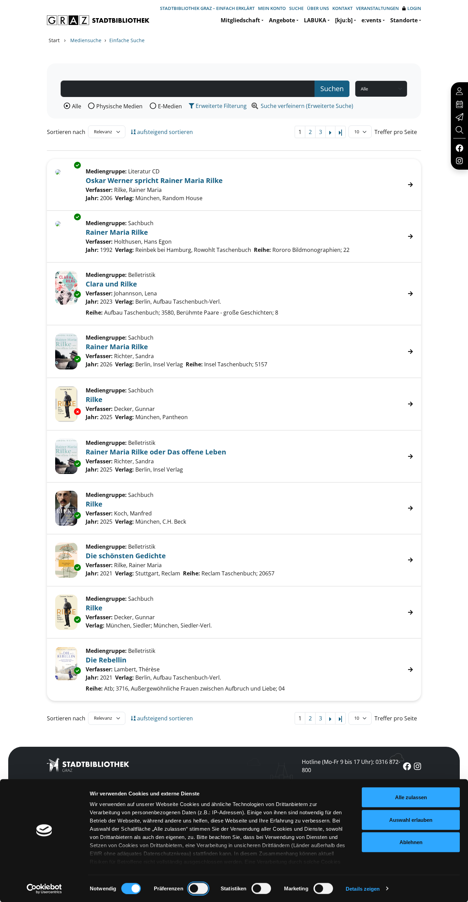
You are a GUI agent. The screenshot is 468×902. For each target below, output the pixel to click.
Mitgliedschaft (240, 20)
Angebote (282, 20)
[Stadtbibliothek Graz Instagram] (459, 160)
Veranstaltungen (377, 8)
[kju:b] (344, 20)
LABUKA (315, 20)
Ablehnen (410, 842)
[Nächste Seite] (330, 132)
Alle (76, 106)
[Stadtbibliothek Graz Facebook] (459, 147)
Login (414, 8)
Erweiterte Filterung (220, 106)
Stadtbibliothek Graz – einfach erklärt (207, 8)
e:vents (371, 20)
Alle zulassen (411, 797)
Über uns (318, 8)
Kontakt (342, 8)
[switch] (198, 888)
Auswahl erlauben (410, 819)
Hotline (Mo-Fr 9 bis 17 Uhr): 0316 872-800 (351, 766)
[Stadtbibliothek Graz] (98, 20)
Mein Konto (272, 8)
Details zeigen (363, 888)
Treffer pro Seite (395, 132)
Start (54, 40)
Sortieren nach (66, 132)
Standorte (404, 20)
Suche (296, 8)
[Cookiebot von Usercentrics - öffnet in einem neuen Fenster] (44, 888)
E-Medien (170, 106)
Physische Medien (119, 106)
